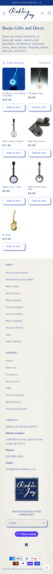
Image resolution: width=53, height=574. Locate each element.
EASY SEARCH (14, 341)
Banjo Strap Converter (36, 141)
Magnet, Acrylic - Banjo (11, 187)
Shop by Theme (14, 327)
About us (11, 367)
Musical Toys (13, 293)
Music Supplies (14, 321)
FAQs (9, 388)
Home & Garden (14, 307)
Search (10, 360)
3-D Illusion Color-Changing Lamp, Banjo (13, 94)
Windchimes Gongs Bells (19, 279)
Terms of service (15, 395)
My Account (12, 381)
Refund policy (13, 402)
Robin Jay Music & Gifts (21, 569)
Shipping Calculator (16, 409)
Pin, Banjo (6, 235)
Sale (8, 334)
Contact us (12, 374)
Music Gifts (12, 286)
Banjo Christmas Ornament (12, 141)
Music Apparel (13, 300)
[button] (3, 13)
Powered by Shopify (41, 569)
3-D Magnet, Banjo (35, 93)
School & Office (14, 314)
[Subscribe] (43, 523)
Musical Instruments (17, 272)
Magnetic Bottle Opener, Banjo (37, 188)
